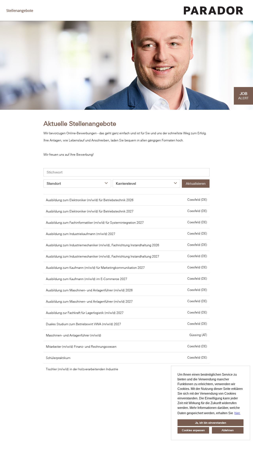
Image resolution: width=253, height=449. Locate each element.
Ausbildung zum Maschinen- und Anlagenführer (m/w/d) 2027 (89, 301)
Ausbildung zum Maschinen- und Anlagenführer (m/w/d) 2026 (89, 290)
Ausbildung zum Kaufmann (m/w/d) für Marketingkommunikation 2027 (95, 267)
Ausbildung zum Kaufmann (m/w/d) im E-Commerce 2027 (86, 279)
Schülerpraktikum (58, 358)
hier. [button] (237, 413)
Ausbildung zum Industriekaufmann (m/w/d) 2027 (80, 234)
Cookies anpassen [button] (193, 430)
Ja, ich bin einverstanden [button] (210, 422)
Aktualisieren (196, 184)
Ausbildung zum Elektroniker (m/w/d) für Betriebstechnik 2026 (89, 200)
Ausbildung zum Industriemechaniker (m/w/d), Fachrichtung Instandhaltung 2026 (102, 245)
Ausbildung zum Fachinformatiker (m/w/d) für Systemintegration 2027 (95, 222)
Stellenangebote (19, 10)
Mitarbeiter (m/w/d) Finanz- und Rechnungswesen (81, 346)
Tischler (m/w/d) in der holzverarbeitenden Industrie (82, 369)
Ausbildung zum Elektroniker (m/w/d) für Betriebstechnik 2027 (89, 211)
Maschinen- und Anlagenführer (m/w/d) (73, 335)
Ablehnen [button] (228, 430)
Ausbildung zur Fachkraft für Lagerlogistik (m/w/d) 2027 (85, 312)
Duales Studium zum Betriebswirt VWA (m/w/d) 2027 (83, 324)
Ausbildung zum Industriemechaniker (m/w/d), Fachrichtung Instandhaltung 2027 (102, 256)
